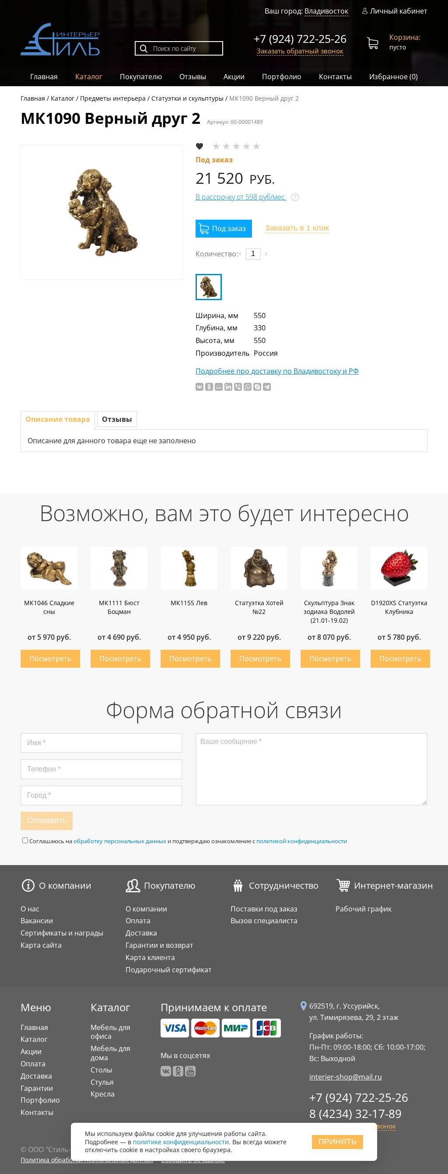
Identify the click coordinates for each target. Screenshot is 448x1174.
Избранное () (393, 76)
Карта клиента (150, 957)
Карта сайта (41, 945)
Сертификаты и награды (62, 933)
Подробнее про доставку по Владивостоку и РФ (277, 371)
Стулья (102, 1082)
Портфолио (281, 76)
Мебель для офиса (110, 1032)
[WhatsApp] (248, 387)
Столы (101, 1070)
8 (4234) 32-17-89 (355, 1113)
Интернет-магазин (393, 885)
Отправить (46, 820)
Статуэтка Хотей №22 (259, 607)
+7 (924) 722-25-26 (300, 38)
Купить (50, 659)
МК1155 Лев (189, 603)
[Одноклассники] (209, 387)
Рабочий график (364, 909)
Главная (44, 76)
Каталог (88, 76)
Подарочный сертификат (169, 969)
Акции (234, 76)
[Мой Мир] (219, 387)
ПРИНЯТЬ (337, 1141)
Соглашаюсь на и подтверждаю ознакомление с (188, 841)
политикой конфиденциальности (301, 841)
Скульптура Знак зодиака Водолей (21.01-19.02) (329, 611)
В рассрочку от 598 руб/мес (241, 197)
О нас (30, 909)
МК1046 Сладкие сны (49, 607)
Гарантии (37, 1088)
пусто (404, 41)
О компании (65, 885)
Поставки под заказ (264, 909)
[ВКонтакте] (199, 387)
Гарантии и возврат (159, 945)
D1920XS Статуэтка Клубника (399, 607)
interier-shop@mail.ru (345, 1077)
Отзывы (192, 76)
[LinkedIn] (228, 387)
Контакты (335, 76)
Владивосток (326, 11)
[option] (101, 212)
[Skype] (257, 387)
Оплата (138, 920)
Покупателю (141, 76)
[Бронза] (209, 287)
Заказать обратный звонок (300, 50)
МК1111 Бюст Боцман (119, 607)
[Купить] (224, 229)
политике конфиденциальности (181, 1142)
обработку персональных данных (120, 841)
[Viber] (238, 387)
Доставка (141, 933)
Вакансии (37, 920)
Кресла (103, 1094)
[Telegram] (267, 387)
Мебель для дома (110, 1053)
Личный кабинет (398, 11)
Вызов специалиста (264, 920)
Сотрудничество (283, 885)
